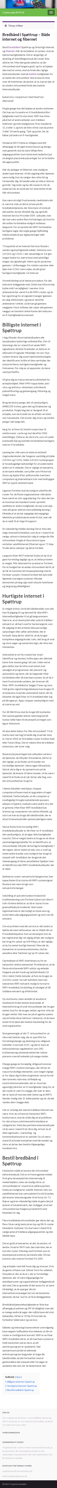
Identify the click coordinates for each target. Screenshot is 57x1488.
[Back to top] (50, 1481)
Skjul (18, 1377)
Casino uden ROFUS (13, 12)
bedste (33, 73)
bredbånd (14, 47)
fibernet (10, 50)
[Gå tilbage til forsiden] (28, 4)
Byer (20, 25)
